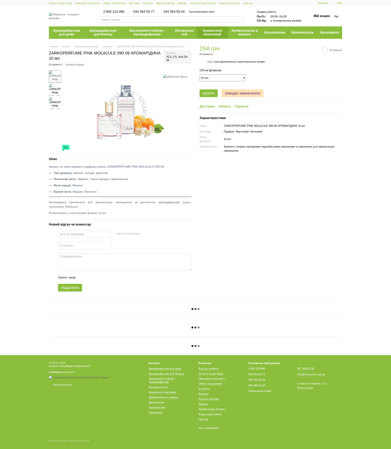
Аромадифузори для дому (66, 32)
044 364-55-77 (144, 11)
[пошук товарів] (240, 19)
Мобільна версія (62, 384)
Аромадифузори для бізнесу (103, 32)
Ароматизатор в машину (244, 32)
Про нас (248, 3)
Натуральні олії (184, 32)
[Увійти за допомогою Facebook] (144, 233)
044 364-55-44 (174, 11)
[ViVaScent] (175, 76)
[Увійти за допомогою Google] (151, 233)
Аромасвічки (274, 32)
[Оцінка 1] (82, 277)
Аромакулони (302, 32)
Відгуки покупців (165, 3)
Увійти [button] (210, 61)
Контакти (134, 3)
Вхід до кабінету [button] (209, 368)
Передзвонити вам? (260, 391)
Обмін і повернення (114, 3)
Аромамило (329, 32)
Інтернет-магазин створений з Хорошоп (69, 440)
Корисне (148, 3)
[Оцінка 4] (102, 277)
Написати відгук (75, 64)
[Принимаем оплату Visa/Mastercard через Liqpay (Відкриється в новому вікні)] (79, 377)
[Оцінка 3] (95, 277)
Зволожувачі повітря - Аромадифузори (147, 32)
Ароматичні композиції (212, 32)
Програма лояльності (87, 3)
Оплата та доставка (60, 3)
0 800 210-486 (113, 11)
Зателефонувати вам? (202, 11)
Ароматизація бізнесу (202, 3)
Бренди (182, 3)
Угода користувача (229, 3)
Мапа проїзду (305, 387)
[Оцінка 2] (89, 277)
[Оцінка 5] (108, 277)
